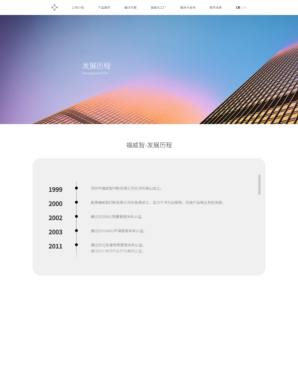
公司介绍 (78, 7)
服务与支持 (187, 7)
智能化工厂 (158, 7)
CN (238, 7)
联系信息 (216, 7)
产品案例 (104, 7)
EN (244, 7)
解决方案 (130, 7)
